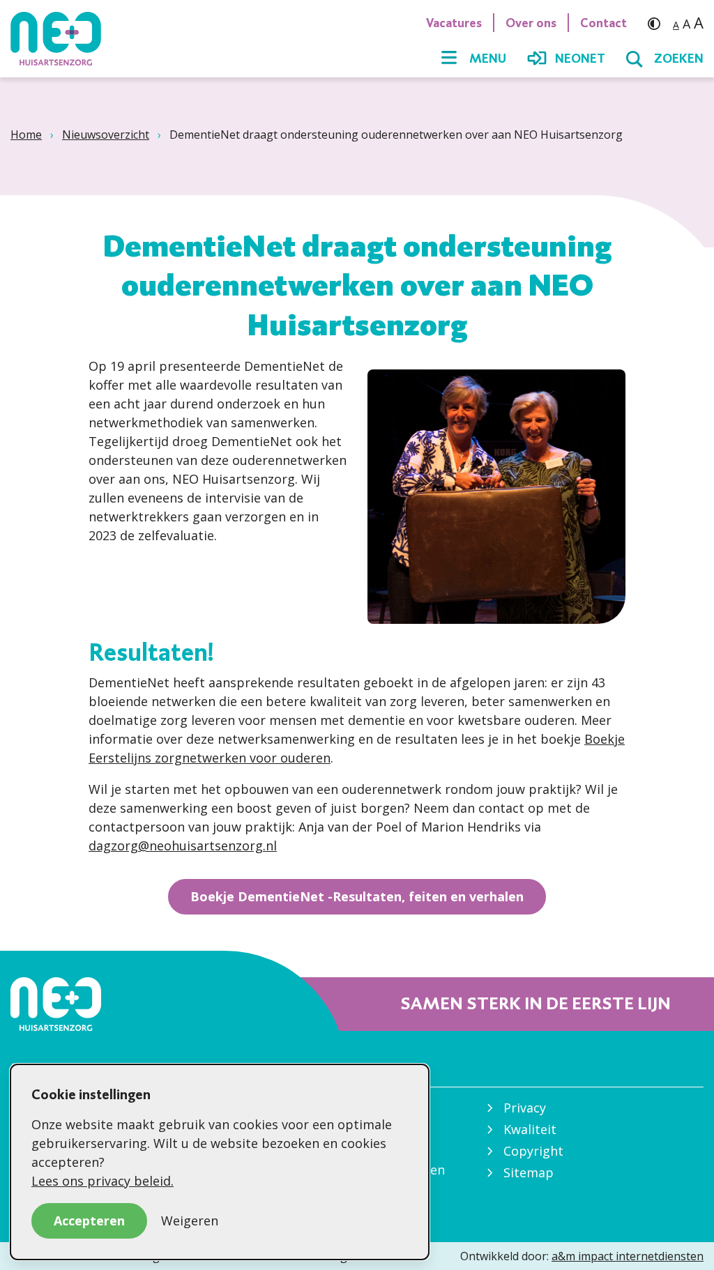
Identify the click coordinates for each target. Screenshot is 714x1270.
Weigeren (189, 1220)
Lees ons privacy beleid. (102, 1180)
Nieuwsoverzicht (105, 134)
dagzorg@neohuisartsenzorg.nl (183, 845)
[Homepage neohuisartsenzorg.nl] (62, 38)
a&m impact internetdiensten (628, 1256)
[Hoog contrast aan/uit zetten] (657, 22)
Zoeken (679, 58)
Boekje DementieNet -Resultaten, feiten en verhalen (357, 896)
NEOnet (580, 58)
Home (26, 134)
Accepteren (89, 1220)
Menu (487, 58)
